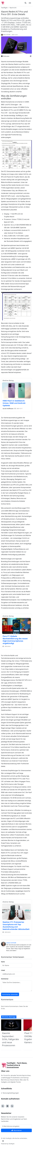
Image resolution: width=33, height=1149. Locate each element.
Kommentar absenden (10, 994)
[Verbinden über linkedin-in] (2, 1106)
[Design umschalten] (3, 1141)
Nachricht (13, 8)
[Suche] (25, 3)
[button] (30, 56)
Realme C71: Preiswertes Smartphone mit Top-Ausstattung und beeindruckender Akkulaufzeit (16, 925)
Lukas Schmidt (11, 943)
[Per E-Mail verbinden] (7, 1106)
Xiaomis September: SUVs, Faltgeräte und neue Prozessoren (10, 1039)
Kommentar (4, 979)
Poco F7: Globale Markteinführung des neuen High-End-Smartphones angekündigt (15, 640)
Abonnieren (17, 1130)
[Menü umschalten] (30, 3)
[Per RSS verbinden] (12, 1106)
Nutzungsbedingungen (11, 1093)
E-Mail (3, 970)
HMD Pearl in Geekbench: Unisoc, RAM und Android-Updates (14, 403)
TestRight (4, 8)
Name (3, 962)
